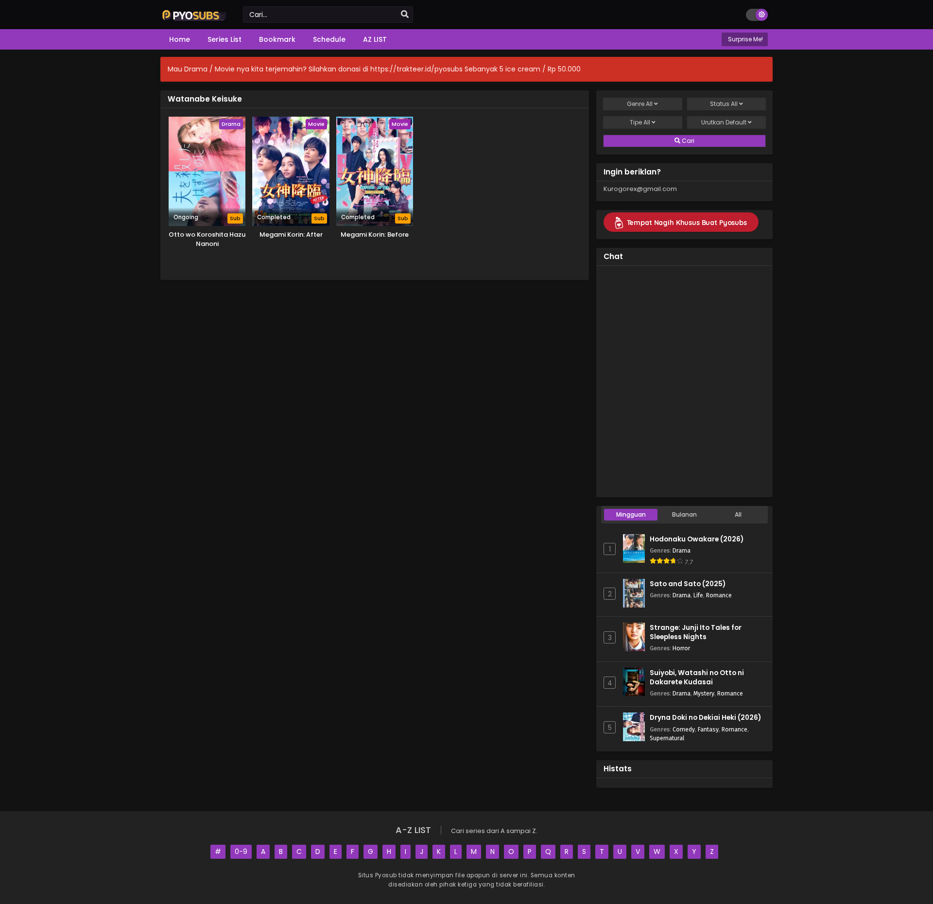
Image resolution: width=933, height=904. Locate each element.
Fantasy (708, 729)
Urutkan (723, 122)
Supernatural (667, 738)
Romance (719, 595)
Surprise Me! (744, 39)
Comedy (684, 729)
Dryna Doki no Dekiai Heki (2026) (705, 717)
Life (698, 595)
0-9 (241, 851)
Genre (640, 104)
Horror (681, 648)
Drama (682, 550)
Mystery (703, 693)
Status (724, 104)
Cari (687, 141)
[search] (404, 14)
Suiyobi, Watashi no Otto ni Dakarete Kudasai (697, 677)
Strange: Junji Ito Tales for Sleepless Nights (696, 632)
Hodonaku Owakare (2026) (696, 539)
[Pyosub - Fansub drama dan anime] (194, 20)
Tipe (640, 122)
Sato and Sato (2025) (688, 584)
